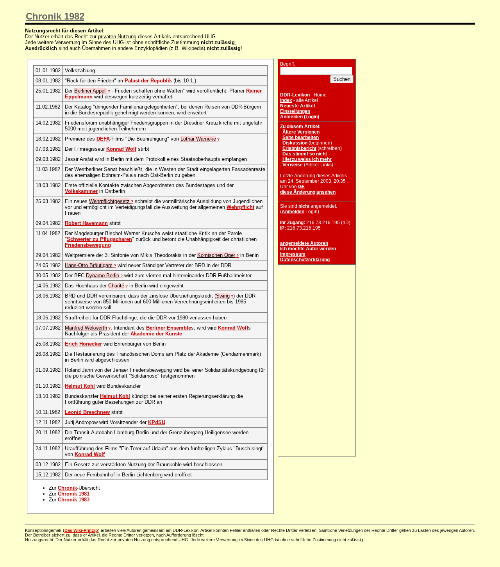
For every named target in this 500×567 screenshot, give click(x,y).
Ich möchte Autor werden (308, 248)
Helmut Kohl (80, 386)
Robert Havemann (86, 223)
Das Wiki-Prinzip (81, 530)
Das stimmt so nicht (304, 154)
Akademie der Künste (156, 334)
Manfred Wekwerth (86, 328)
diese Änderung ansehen (308, 192)
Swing (223, 296)
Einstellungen (295, 111)
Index (286, 100)
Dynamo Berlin (102, 275)
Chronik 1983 (73, 500)
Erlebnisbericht (299, 148)
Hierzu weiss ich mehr (307, 159)
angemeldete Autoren (304, 243)
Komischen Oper (216, 255)
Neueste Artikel (297, 106)
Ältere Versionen (301, 132)
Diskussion (294, 143)
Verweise (292, 165)
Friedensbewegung (88, 245)
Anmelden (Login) (299, 116)
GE (301, 186)
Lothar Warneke (198, 139)
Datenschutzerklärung (305, 259)
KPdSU (156, 422)
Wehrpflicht (240, 207)
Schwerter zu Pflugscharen (99, 239)
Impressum (292, 254)
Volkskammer (81, 191)
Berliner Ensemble (168, 328)
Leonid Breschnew (87, 412)
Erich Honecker (83, 344)
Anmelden (293, 211)
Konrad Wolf (121, 149)
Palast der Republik (148, 81)
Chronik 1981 (73, 494)
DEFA (103, 139)
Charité (116, 286)
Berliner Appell (90, 91)
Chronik (67, 488)
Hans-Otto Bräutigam (88, 265)
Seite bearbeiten (300, 137)
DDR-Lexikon (295, 95)
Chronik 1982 (55, 16)
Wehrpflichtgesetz (109, 201)
